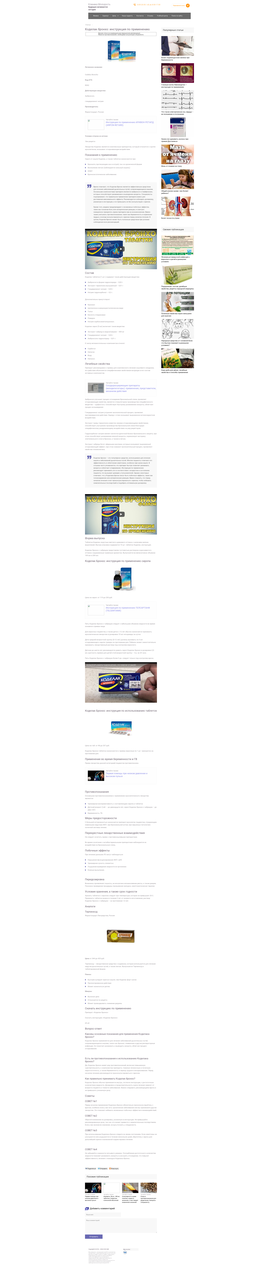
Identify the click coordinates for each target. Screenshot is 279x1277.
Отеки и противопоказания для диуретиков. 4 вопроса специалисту (148, 1199)
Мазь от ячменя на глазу (171, 166)
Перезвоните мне (179, 5)
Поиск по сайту (177, 16)
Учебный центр (162, 16)
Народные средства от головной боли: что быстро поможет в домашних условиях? (177, 343)
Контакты (140, 16)
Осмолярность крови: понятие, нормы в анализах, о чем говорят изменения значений (130, 1199)
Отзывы (150, 16)
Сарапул (105, 16)
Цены (114, 16)
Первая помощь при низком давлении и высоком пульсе (91, 1198)
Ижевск (96, 16)
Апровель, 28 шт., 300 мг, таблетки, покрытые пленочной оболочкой (112, 1198)
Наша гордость (127, 16)
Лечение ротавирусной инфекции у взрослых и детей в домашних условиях (175, 259)
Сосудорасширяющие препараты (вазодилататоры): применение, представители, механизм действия (131, 388)
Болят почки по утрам (170, 218)
